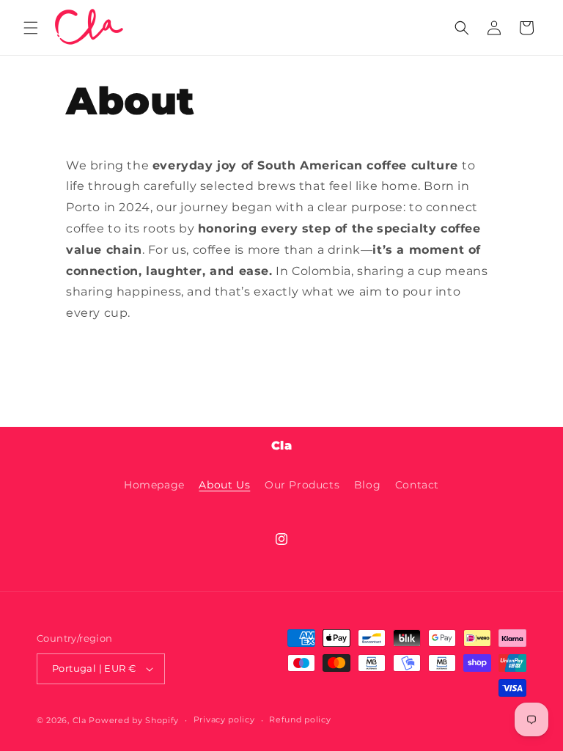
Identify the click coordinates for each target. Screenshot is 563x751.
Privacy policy (224, 719)
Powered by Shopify (134, 720)
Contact (417, 484)
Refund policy (300, 719)
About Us (224, 484)
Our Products (302, 484)
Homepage (154, 484)
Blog (367, 484)
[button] (31, 28)
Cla (80, 720)
